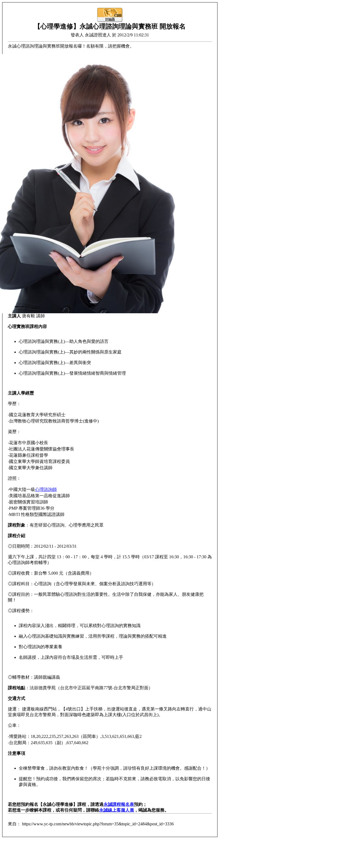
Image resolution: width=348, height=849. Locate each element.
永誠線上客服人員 (116, 810)
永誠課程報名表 (119, 804)
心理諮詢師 (46, 489)
